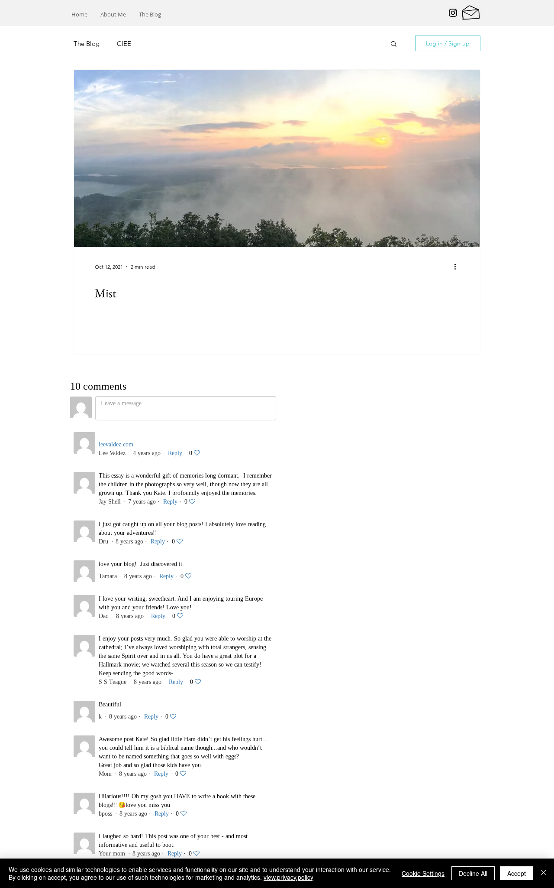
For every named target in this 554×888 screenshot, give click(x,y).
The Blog (87, 43)
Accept (516, 873)
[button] (394, 44)
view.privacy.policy (288, 877)
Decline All (473, 873)
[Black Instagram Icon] (453, 12)
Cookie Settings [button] (423, 873)
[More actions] (458, 266)
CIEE (124, 43)
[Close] (543, 873)
